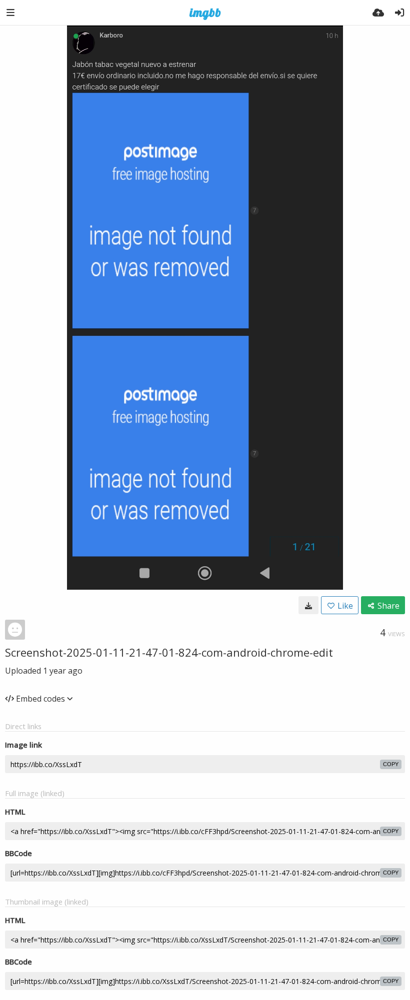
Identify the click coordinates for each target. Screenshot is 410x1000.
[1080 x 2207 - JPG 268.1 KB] (308, 605)
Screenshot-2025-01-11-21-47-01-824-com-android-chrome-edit (169, 652)
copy (390, 764)
